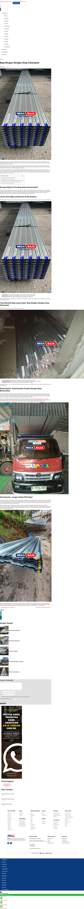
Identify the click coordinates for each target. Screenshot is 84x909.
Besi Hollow (7, 28)
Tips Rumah (6, 785)
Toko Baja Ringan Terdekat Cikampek (43, 607)
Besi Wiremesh (7, 46)
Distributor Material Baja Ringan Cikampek (14, 661)
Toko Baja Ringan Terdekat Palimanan (37, 398)
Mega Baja (49, 853)
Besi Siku (6, 41)
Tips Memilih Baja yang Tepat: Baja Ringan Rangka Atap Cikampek (12, 180)
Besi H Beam (7, 26)
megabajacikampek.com (36, 848)
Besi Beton (7, 18)
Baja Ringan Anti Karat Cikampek (12, 671)
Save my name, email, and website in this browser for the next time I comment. (15, 696)
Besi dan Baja (4, 13)
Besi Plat (6, 36)
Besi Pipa (6, 33)
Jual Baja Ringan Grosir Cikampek (12, 630)
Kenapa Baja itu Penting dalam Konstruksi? (8, 177)
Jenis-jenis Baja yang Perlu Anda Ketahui (8, 179)
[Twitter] (25, 614)
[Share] (25, 619)
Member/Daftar (16, 3)
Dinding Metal (5, 51)
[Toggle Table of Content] (22, 176)
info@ (31, 848)
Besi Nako (4, 875)
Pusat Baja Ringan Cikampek (11, 651)
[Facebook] (25, 612)
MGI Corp (43, 853)
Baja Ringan (4, 49)
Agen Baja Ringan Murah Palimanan (13, 400)
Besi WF (6, 23)
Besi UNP (6, 44)
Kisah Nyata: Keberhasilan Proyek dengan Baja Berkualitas (11, 181)
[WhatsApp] (25, 615)
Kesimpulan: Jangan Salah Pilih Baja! (7, 183)
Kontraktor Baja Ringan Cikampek (12, 640)
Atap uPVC (4, 54)
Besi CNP (6, 20)
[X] (25, 617)
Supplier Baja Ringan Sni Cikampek (8, 607)
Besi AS (6, 15)
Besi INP (6, 31)
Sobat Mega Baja (7, 784)
